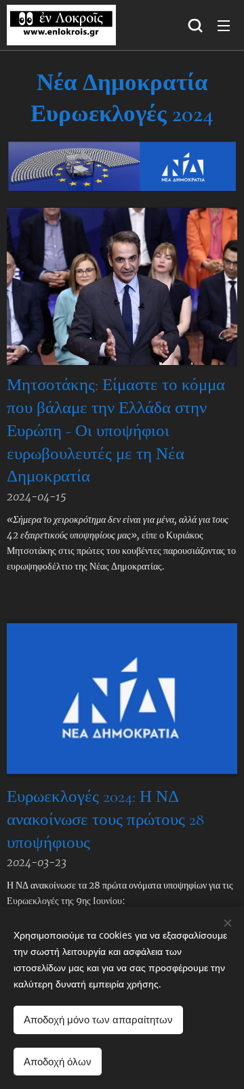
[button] (195, 25)
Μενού (223, 25)
